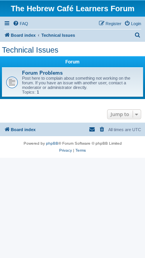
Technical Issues (30, 50)
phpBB (52, 143)
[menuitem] (20, 23)
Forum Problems (42, 73)
